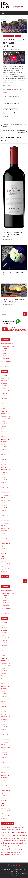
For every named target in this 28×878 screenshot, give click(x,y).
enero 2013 (4, 558)
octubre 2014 (4, 525)
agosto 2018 (4, 441)
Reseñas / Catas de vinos (8, 36)
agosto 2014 (4, 530)
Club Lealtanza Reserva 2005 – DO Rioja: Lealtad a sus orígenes (13, 234)
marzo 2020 (4, 411)
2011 (11, 827)
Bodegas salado (4, 829)
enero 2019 (4, 431)
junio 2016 (4, 477)
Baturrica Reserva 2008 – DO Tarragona (13, 274)
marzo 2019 (4, 426)
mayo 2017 (4, 459)
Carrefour (10, 829)
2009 (5, 827)
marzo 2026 (4, 375)
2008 (2, 827)
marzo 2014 (4, 536)
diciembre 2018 (5, 434)
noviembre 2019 (5, 416)
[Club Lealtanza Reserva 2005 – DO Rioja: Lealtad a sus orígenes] (14, 144)
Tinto (11, 849)
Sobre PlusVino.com (6, 361)
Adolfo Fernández (16, 49)
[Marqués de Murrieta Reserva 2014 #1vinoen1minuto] (14, 284)
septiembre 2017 (5, 454)
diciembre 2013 (5, 541)
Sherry (7, 846)
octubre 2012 (4, 566)
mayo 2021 (4, 396)
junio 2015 (4, 505)
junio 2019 (4, 424)
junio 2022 (4, 388)
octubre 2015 (4, 497)
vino (14, 852)
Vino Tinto (18, 36)
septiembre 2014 (5, 528)
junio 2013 (4, 551)
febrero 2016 (4, 487)
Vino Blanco (6, 351)
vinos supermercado (14, 854)
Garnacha (21, 840)
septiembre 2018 (5, 439)
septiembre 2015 (5, 500)
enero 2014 (4, 538)
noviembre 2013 (5, 543)
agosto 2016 (4, 472)
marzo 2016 (4, 485)
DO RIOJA (5, 92)
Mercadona (11, 843)
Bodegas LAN (17, 89)
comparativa (5, 832)
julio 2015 (3, 502)
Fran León (16, 840)
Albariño (15, 827)
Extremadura (7, 840)
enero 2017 (4, 467)
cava (13, 829)
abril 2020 (3, 408)
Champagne (17, 829)
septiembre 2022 (5, 380)
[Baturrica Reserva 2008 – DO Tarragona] (14, 246)
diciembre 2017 (5, 452)
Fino (11, 840)
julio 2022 (3, 385)
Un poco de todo (5, 364)
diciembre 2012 (5, 561)
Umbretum (3, 852)
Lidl (2, 843)
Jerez (25, 840)
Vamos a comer (5, 366)
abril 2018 (3, 449)
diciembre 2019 (5, 413)
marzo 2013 (4, 556)
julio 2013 (3, 548)
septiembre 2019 (5, 418)
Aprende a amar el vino (7, 343)
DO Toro (22, 838)
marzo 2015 (4, 513)
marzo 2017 (4, 464)
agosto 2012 (4, 571)
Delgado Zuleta (20, 832)
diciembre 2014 (5, 520)
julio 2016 (3, 474)
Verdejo (11, 852)
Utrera (8, 852)
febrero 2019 (4, 429)
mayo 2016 (4, 480)
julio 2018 (3, 444)
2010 (8, 827)
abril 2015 (3, 510)
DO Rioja (17, 838)
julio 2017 (3, 457)
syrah (21, 846)
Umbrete (20, 849)
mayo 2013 (4, 553)
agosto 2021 (4, 393)
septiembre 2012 (5, 569)
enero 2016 (4, 490)
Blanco (23, 827)
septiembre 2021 (5, 391)
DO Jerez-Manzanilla (17, 835)
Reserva (17, 843)
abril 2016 (3, 482)
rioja (21, 843)
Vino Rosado (6, 353)
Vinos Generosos (7, 358)
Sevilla (3, 846)
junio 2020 (4, 403)
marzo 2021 (4, 398)
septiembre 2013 (5, 546)
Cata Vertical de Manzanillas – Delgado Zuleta (14, 125)
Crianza (13, 832)
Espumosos (6, 348)
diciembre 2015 (5, 492)
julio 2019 (3, 421)
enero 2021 (4, 401)
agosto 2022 (4, 383)
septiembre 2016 (5, 469)
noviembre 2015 (5, 495)
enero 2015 (4, 518)
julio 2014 (3, 533)
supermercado (14, 846)
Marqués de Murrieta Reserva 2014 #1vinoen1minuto (13, 300)
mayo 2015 (4, 508)
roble (25, 843)
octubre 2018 (4, 436)
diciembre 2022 (5, 378)
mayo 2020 (4, 406)
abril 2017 (3, 462)
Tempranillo (4, 849)
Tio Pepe (16, 849)
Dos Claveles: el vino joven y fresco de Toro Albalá (13, 131)
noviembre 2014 (5, 523)
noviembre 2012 (5, 563)
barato (19, 827)
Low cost (6, 843)
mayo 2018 (4, 446)
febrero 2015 (4, 515)
